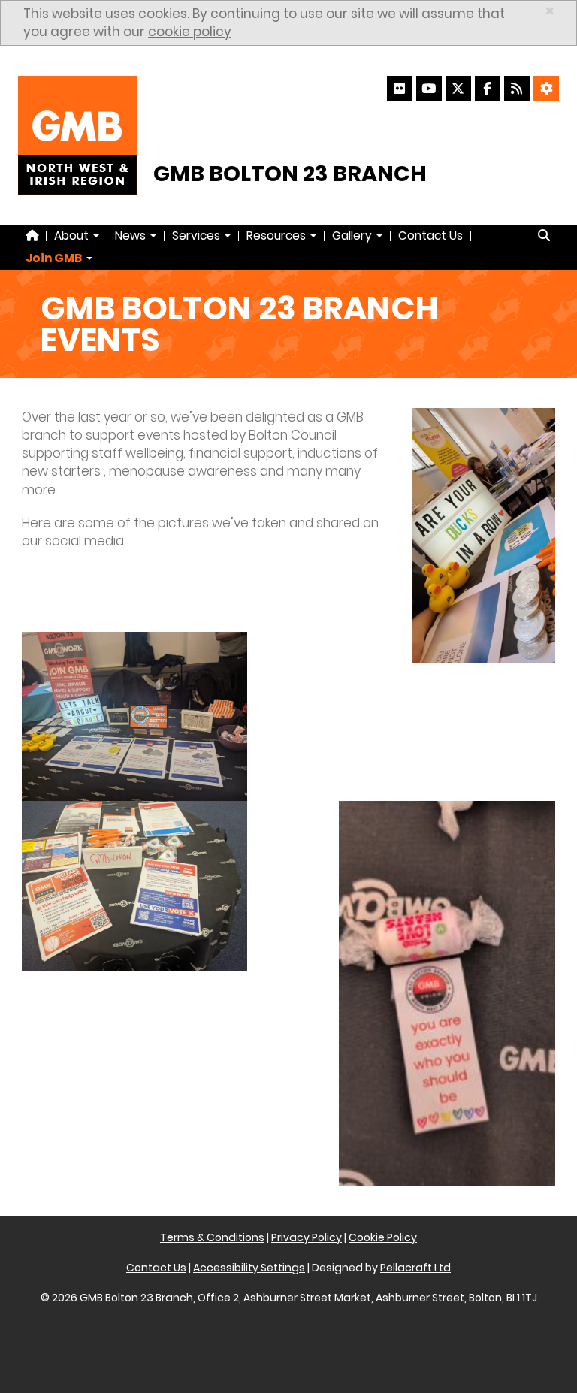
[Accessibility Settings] (546, 88)
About (73, 235)
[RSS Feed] (517, 88)
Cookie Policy (383, 1237)
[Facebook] (487, 88)
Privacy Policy (306, 1237)
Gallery (353, 235)
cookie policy (189, 32)
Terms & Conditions (212, 1237)
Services (197, 235)
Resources (277, 235)
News (132, 235)
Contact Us (430, 235)
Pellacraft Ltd (415, 1267)
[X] (458, 88)
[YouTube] (429, 88)
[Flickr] (399, 88)
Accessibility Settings (249, 1267)
